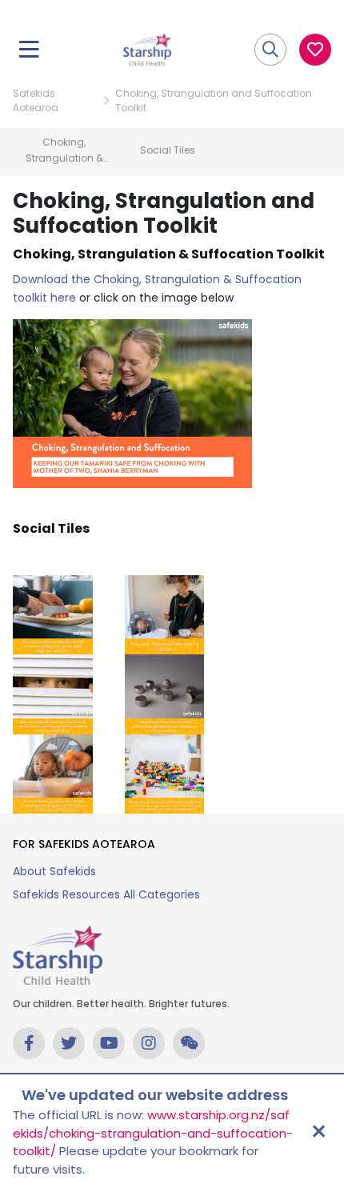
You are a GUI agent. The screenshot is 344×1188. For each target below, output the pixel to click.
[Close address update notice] (318, 1131)
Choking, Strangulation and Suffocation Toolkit (213, 100)
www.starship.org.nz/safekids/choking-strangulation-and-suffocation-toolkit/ (153, 1132)
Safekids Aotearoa (35, 100)
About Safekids (54, 871)
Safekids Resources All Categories (106, 894)
